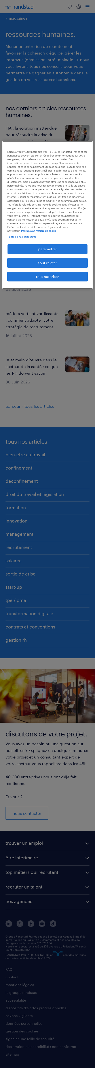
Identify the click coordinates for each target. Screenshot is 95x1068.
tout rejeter (47, 262)
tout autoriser (47, 276)
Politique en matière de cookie (38, 230)
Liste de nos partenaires (22, 236)
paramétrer (47, 249)
